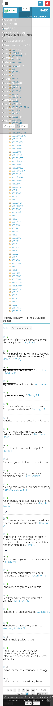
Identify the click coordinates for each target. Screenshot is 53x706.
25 (27, 693)
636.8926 (16, 307)
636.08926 (16, 145)
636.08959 (16, 161)
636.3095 (16, 241)
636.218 (15, 225)
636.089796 (17, 177)
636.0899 (16, 183)
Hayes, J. (7, 450)
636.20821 (16, 202)
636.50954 (16, 285)
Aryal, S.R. (32, 545)
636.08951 (16, 154)
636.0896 (16, 164)
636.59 (14, 292)
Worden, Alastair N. (14, 628)
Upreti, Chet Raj (12, 359)
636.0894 (16, 151)
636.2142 (16, 221)
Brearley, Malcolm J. (16, 489)
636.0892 (16, 139)
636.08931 (16, 148)
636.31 (14, 244)
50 (33, 693)
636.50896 (16, 282)
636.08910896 (18, 135)
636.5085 (16, 276)
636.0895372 (18, 158)
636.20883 (16, 212)
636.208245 (17, 205)
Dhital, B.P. (33, 395)
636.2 (14, 196)
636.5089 (16, 279)
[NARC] (10, 10)
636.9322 (16, 311)
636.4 (14, 256)
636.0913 (16, 186)
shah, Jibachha (30, 342)
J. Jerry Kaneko (32, 476)
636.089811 (17, 180)
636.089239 (17, 142)
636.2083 (16, 209)
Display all (42, 693)
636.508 (15, 272)
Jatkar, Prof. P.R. (14, 561)
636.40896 (16, 263)
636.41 (14, 266)
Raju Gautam (41, 384)
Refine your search (21, 328)
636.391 (15, 253)
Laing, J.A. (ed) (22, 600)
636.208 (15, 199)
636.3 (14, 234)
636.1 (14, 190)
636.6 (14, 295)
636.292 (15, 228)
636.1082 (16, 193)
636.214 (15, 218)
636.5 (14, 269)
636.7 (14, 298)
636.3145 (16, 247)
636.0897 (16, 174)
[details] (4, 337)
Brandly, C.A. (38, 409)
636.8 (14, 304)
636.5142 (16, 288)
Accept (36, 703)
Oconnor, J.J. (39, 575)
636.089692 (17, 167)
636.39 (14, 250)
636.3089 (16, 237)
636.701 (15, 301)
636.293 (15, 231)
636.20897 (16, 215)
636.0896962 (18, 170)
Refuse (28, 703)
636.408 (15, 260)
